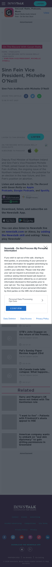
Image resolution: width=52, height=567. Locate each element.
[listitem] (26, 300)
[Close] (46, 248)
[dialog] (26, 283)
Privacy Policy (42, 318)
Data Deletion (9, 318)
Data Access (26, 318)
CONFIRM (16, 308)
